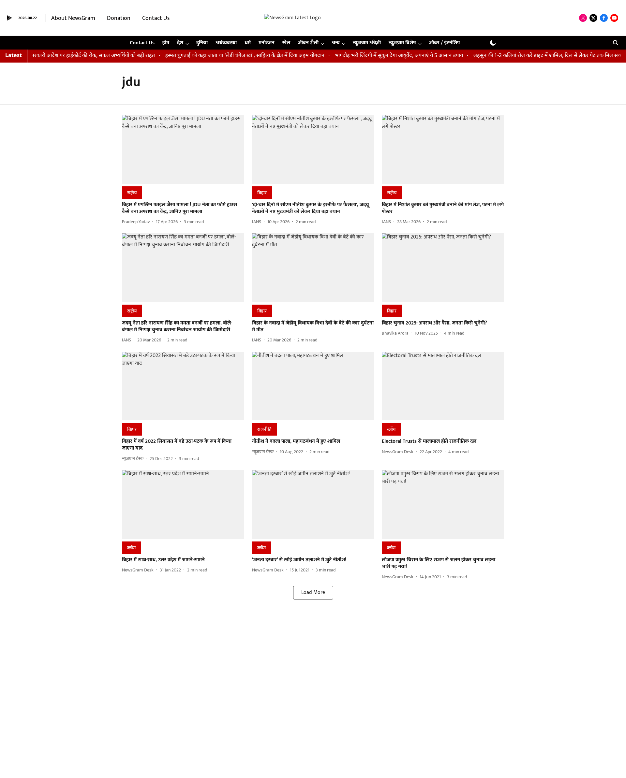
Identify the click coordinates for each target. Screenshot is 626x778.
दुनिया (202, 42)
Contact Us (156, 18)
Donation (118, 18)
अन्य (336, 42)
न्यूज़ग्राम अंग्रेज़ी (367, 42)
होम (165, 42)
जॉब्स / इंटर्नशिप (444, 42)
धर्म (248, 42)
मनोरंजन (267, 42)
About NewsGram (73, 18)
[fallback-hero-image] (183, 149)
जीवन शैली (308, 42)
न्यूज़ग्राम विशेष (402, 42)
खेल (286, 42)
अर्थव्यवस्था (226, 42)
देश (180, 42)
